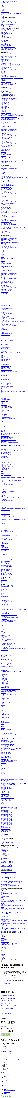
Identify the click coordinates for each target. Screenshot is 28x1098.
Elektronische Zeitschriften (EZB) (9, 807)
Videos (2, 751)
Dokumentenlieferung (6, 829)
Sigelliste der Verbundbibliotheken (9, 694)
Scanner (2, 675)
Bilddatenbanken (5, 150)
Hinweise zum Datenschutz (7, 944)
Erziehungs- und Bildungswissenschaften (10, 64)
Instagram (3, 523)
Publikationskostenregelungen (8, 925)
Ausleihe (3, 328)
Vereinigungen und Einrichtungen (9, 117)
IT (4, 1078)
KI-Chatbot (3, 541)
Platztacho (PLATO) (5, 635)
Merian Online (4, 409)
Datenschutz (3, 398)
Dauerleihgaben (4, 401)
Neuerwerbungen (5, 602)
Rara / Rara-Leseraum (6, 655)
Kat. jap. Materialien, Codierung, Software (11, 122)
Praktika (2, 637)
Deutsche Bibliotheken (6, 841)
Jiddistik (2, 123)
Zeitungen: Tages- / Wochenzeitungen (9, 784)
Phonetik (3, 204)
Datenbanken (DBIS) (6, 799)
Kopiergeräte (4, 550)
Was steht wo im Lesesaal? (7, 862)
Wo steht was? (4, 773)
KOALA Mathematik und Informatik (9, 893)
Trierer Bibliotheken (5, 722)
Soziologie (3, 267)
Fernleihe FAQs (4, 834)
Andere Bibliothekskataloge (7, 837)
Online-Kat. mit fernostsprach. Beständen (10, 118)
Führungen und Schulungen (7, 484)
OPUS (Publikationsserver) (7, 1011)
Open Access (4, 619)
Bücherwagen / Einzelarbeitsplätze (9, 378)
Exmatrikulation (4, 456)
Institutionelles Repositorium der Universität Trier (12, 912)
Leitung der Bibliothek (6, 563)
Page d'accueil (4, 5)
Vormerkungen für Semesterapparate (9, 760)
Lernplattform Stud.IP (6, 565)
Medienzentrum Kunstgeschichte (8, 585)
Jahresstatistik (4, 530)
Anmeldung (3, 310)
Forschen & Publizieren (6, 866)
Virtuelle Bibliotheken (6, 158)
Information (3, 515)
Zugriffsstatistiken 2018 (6, 825)
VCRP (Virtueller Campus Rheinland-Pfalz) (11, 738)
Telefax (2, 716)
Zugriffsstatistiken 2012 (6, 816)
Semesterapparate (5, 686)
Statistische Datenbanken (6, 290)
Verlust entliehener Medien (7, 745)
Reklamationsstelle (5, 659)
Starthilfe (3, 846)
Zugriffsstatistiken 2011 (6, 815)
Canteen (5, 1077)
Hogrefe (2, 903)
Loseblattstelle (4, 580)
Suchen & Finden (5, 791)
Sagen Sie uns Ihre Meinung (7, 1053)
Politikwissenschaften (6, 205)
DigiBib (2, 403)
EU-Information (4, 453)
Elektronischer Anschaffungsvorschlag (10, 444)
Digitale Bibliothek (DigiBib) (7, 798)
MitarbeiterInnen (4, 14)
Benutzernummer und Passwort (8, 345)
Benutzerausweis (5, 343)
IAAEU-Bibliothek (5, 514)
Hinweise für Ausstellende (7, 333)
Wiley (2, 895)
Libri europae (4, 572)
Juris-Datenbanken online (7, 531)
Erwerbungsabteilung (6, 452)
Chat (2, 388)
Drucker (2, 419)
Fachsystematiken (5, 468)
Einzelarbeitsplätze (5, 436)
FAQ (2, 471)
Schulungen (3, 682)
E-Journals (3, 428)
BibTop (2, 374)
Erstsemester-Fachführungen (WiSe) (9, 450)
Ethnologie (3, 71)
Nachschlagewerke (5, 146)
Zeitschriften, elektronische (7, 788)
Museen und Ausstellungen (7, 49)
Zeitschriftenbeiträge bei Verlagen (8, 880)
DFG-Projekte (4, 405)
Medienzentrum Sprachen (7, 586)
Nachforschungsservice (6, 601)
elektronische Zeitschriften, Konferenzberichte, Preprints (14, 160)
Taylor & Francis (5, 896)
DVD (2, 421)
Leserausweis (4, 567)
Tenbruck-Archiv (5, 717)
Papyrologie (3, 25)
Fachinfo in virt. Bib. (5, 231)
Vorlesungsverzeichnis (6, 757)
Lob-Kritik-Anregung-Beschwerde (9, 577)
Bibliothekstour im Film (6, 370)
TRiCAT (3, 721)
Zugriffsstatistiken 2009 (6, 812)
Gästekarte (3, 489)
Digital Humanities (5, 60)
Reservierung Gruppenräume (7, 995)
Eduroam (3, 430)
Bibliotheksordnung (5, 368)
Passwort (3, 631)
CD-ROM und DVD (6, 387)
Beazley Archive (7, 983)
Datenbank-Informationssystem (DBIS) (10, 847)
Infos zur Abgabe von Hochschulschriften (10, 943)
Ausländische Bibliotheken (7, 842)
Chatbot (2, 390)
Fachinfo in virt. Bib (5, 106)
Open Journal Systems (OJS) (7, 621)
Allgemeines (3, 936)
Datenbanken (4, 397)
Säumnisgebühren (5, 674)
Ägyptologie (3, 18)
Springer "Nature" (5, 899)
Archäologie (3, 41)
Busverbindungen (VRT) (6, 379)
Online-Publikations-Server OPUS (9, 615)
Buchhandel (3, 849)
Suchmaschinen (4, 850)
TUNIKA (3, 728)
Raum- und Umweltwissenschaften (9, 224)
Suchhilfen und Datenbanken (7, 843)
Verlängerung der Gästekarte (7, 741)
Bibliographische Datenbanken (8, 24)
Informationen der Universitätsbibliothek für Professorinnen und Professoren (11, 517)
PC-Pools (3, 632)
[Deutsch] (3, 947)
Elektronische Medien (6, 438)
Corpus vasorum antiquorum (10, 985)
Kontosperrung (4, 547)
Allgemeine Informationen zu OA (9, 913)
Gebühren (3, 496)
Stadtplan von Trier (5, 703)
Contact (2, 1071)
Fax (1, 472)
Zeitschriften (3, 68)
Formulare (3, 476)
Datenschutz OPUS (5, 399)
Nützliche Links (4, 292)
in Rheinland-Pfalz (5, 364)
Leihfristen (3, 562)
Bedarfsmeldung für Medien (7, 339)
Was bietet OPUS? (5, 942)
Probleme (3, 940)
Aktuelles (3, 306)
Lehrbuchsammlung (5, 561)
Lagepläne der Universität (7, 559)
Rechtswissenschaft (5, 234)
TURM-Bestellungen (6, 729)
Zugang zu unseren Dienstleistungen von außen (12, 779)
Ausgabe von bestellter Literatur (8, 325)
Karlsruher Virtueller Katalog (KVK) (9, 535)
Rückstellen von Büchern (7, 666)
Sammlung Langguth (6, 672)
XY (1, 775)
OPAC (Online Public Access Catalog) (10, 617)
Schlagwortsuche (5, 678)
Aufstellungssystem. (5, 102)
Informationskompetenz (6, 279)
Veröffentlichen (4, 939)
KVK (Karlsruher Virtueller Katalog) (9, 553)
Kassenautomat (4, 538)
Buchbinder (3, 376)
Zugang (2, 802)
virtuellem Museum (8, 980)
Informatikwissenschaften (7, 99)
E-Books (3, 425)
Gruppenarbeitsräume (6, 502)
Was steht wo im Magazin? (7, 865)
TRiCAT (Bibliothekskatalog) (8, 998)
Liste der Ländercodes (6, 209)
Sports (5, 1080)
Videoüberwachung (5, 752)
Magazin (3, 584)
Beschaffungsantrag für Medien (8, 349)
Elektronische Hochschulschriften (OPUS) (11, 931)
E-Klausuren (4, 429)
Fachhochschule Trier (6, 464)
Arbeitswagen (4, 317)
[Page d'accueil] (5, 2)
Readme (2, 826)
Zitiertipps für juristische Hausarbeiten (10, 242)
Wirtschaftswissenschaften (7, 282)
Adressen (3, 304)
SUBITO (3, 706)
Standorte (3, 705)
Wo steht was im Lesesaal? (7, 861)
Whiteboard (3, 768)
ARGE (5, 971)
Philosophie (3, 196)
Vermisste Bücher (5, 746)
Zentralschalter (4, 781)
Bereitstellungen (4, 348)
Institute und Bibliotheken (7, 55)
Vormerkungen (4, 759)
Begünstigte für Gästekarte (7, 340)
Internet (2, 524)
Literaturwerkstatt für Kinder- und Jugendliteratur (12, 576)
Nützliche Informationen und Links (9, 185)
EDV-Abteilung (4, 432)
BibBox (2, 355)
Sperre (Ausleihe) (5, 698)
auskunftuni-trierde (8, 1051)
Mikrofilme (3, 592)
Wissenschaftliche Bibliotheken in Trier (10, 771)
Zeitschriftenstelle (5, 786)
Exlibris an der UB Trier (6, 454)
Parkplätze (3, 629)
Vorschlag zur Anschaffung (7, 761)
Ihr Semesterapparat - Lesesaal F (8, 690)
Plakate (2, 633)
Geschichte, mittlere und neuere (8, 94)
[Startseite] (9, 1)
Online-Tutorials (4, 616)
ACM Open (3, 890)
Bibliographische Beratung (7, 358)
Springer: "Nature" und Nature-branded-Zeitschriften (13, 900)
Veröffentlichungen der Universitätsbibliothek (11, 748)
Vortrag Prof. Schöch (6, 919)
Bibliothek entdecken (6, 796)
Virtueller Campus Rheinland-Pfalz (9, 755)
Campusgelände (4, 384)
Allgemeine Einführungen (7, 308)
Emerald (3, 892)
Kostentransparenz (5, 911)
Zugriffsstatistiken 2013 (6, 818)
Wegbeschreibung (5, 767)
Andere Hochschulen (6, 946)
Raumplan (3, 656)
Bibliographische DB (6, 107)
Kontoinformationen (5, 546)
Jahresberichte (4, 293)
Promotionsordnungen (6, 646)
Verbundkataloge (5, 839)
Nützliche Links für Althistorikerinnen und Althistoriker (14, 177)
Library (5, 1076)
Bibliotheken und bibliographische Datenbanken (12, 78)
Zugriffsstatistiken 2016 (6, 822)
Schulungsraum (4, 683)
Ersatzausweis (4, 449)
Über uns (3, 6)
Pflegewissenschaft (5, 180)
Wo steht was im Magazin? (7, 864)
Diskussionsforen (5, 121)
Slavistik (3, 261)
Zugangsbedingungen (6, 827)
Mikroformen (4, 593)
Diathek (2, 402)
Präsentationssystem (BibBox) (8, 639)
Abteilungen (3, 302)
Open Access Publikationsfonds (8, 877)
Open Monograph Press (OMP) (8, 623)
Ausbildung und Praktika (6, 324)
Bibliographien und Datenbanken (8, 33)
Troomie (3, 725)
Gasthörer (3, 493)
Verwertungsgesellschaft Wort (8, 749)
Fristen (2, 481)
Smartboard (3, 697)
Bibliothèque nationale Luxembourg (9, 371)
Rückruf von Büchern (6, 664)
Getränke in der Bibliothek (7, 500)
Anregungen (3, 312)
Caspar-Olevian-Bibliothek (7, 386)
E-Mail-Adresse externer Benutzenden (10, 448)
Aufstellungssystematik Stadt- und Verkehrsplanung (13, 227)
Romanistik (3, 243)
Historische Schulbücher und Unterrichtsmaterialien (13, 508)
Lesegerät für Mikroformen (7, 566)
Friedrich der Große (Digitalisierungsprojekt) (11, 480)
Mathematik (3, 152)
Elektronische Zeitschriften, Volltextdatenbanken (12, 115)
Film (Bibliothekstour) (6, 475)
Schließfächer (4, 679)
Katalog (2, 537)
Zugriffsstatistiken (5, 810)
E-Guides (3, 426)
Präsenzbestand (4, 640)
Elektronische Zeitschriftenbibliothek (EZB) (11, 442)
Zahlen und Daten (5, 12)
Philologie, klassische (6, 189)
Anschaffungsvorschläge (6, 313)
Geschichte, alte (4, 86)
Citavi (2, 393)
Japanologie (3, 110)
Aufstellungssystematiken (7, 323)
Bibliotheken (4, 360)
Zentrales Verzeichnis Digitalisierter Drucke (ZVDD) (13, 783)
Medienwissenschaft (5, 164)
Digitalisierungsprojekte (6, 406)
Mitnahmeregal (4, 596)
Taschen (2, 713)
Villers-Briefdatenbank (6, 753)
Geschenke (3, 499)
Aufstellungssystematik (6, 21)
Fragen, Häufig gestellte (6, 479)
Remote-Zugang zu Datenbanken (8, 660)
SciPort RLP (4, 685)
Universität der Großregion (7, 733)
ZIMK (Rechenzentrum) (6, 780)
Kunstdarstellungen (5, 149)
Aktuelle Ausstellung (5, 335)
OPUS (2, 624)
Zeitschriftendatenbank (6, 787)
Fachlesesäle (3, 465)
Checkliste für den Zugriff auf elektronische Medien (13, 391)
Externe (2, 458)
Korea (2, 259)
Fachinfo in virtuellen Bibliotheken (9, 22)
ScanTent (3, 676)
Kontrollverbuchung (5, 549)
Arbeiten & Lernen (5, 851)
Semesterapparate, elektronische (8, 691)
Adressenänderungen (6, 305)
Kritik (2, 551)
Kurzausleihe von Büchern (7, 555)
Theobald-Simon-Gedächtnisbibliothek (10, 720)
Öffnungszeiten (4, 612)
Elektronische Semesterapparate (8, 440)
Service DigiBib (4, 831)
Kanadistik (3, 131)
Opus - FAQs (4, 934)
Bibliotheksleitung (5, 367)
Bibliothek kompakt (5, 359)
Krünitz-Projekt (4, 554)
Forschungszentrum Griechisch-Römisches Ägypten (13, 477)
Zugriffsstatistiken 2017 (6, 823)
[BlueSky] (4, 1096)
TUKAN (3, 726)
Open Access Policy (5, 876)
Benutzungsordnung (5, 347)
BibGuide (3, 356)
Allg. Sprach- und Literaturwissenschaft (10, 26)
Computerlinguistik (5, 51)
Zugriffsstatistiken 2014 (6, 819)
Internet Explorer (5, 806)
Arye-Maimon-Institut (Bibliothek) (9, 318)
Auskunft (3, 327)
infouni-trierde (4, 1069)
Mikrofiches (3, 590)
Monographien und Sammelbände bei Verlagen (12, 881)
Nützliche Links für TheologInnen (9, 278)
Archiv (2, 332)
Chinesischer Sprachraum (7, 258)
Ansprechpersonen (5, 316)
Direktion (3, 413)
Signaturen (3, 695)
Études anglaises (4, 40)
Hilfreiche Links (4, 39)
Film (2, 170)
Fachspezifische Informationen (8, 16)
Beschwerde (3, 351)
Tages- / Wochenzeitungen (7, 711)
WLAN (2, 772)
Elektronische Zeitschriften (7, 239)
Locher (2, 578)
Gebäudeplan (4, 495)
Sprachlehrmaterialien (6, 699)
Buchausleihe (4, 375)
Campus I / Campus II (6, 383)
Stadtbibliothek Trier (5, 702)
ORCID (2, 625)
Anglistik (3, 35)
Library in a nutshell (5, 570)
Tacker (2, 710)
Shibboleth (3, 693)
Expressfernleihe (4, 457)
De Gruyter (3, 904)
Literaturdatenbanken (6, 573)
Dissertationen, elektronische (7, 415)
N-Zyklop (3, 605)
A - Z (2, 294)
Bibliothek (3, 954)
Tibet (2, 255)
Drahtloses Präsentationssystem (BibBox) (10, 418)
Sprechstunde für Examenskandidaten (9, 701)
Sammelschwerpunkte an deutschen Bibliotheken (12, 671)
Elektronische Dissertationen (7, 437)
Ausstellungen (4, 329)
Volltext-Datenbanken (6, 249)
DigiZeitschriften (5, 410)
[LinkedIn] (10, 1096)
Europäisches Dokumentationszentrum (10, 212)
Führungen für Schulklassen (7, 483)
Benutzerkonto (4, 344)
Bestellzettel (3, 353)
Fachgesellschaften (5, 59)
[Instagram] (8, 1096)
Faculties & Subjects (8, 1074)
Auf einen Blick (4, 320)
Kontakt (2, 545)
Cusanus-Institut (4, 522)
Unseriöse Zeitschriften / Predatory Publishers (11, 915)
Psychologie (3, 214)
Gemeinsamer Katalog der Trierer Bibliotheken (12, 497)
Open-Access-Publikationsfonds (8, 620)
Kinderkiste (3, 542)
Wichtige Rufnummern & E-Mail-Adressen (11, 13)
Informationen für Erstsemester (8, 183)
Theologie (3, 275)
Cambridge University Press (7, 901)
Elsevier (2, 897)
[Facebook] (2, 1096)
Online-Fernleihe (5, 613)
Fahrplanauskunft (5, 469)
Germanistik (3, 79)
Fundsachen (3, 485)
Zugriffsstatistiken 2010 (6, 814)
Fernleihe (3, 473)
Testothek (3, 718)
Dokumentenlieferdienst (6, 417)
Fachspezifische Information (7, 467)
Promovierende (4, 647)
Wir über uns (4, 769)
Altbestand (3, 309)
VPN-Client (3, 763)
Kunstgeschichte (4, 139)
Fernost (2, 257)
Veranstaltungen (4, 285)
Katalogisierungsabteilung (7, 539)
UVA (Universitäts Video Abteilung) (9, 734)
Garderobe (3, 492)
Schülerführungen (5, 681)
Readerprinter (4, 658)
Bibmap (2, 372)
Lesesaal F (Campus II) (6, 569)
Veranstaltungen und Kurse (7, 188)
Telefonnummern (5, 714)
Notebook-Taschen (5, 604)
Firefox (2, 804)
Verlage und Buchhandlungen (8, 119)
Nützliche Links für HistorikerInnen (9, 98)
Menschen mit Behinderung (7, 588)
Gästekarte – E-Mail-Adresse (7, 491)
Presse (2, 169)
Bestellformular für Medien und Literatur (10, 352)
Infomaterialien (4, 916)
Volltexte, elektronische (6, 756)
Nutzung (3, 938)
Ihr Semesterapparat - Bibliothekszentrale (10, 689)
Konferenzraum (4, 543)
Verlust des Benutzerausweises (8, 744)
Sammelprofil (4, 670)
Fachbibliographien (5, 463)
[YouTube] (6, 1096)
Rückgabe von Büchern (6, 663)
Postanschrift (4, 636)
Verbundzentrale (4, 740)
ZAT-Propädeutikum (5, 44)
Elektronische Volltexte (6, 441)
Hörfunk (3, 172)
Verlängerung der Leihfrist (7, 742)
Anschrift (3, 314)
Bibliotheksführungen (6, 187)
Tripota (2, 724)
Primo (2, 642)
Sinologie (3, 250)
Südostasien (3, 254)
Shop (5, 1081)
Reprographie (4, 662)
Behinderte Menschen (6, 341)
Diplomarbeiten (4, 411)
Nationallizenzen (5, 600)
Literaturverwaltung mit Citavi (8, 574)
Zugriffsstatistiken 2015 (6, 820)
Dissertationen (4, 414)
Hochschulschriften (5, 510)
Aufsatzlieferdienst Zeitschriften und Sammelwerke (13, 321)
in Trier (2, 363)
